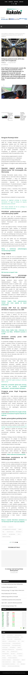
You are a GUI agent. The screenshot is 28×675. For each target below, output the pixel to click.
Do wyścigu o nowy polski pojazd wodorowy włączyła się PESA (14, 426)
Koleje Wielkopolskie (16, 645)
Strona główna (4, 33)
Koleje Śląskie (5, 647)
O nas (6, 1)
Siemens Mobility (16, 659)
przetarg (4, 657)
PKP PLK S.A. (9, 655)
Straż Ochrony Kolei (6, 661)
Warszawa (23, 664)
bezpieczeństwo (18, 635)
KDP (18, 641)
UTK (18, 664)
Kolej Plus (10, 526)
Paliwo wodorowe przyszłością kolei (16, 454)
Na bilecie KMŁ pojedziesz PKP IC (9, 587)
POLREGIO (4, 534)
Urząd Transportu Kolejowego (8, 664)
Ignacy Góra (9, 639)
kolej (23, 641)
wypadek (4, 666)
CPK (21, 637)
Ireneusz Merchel (12, 641)
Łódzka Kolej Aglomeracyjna (13, 666)
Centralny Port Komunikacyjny (13, 637)
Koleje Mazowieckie (16, 643)
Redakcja (11, 1)
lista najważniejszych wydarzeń (9, 529)
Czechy (3, 639)
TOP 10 (19, 534)
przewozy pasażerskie (12, 657)
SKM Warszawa (12, 534)
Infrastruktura (17, 639)
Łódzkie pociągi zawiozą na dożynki (9, 596)
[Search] (26, 26)
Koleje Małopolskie (6, 645)
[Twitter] (13, 3)
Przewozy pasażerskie (20, 33)
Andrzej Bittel (10, 635)
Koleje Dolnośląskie (6, 643)
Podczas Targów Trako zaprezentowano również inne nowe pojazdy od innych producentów (14, 302)
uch (23, 411)
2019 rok (4, 526)
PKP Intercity (19, 531)
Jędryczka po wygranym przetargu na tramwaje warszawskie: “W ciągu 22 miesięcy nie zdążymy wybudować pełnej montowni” (14, 201)
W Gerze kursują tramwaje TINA (8, 606)
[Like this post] (11, 542)
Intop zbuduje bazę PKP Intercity (9, 593)
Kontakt (21, 1)
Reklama (16, 1)
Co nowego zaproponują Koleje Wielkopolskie (14, 569)
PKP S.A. (14, 655)
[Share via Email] (17, 542)
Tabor (14, 661)
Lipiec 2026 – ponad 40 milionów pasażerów (11, 602)
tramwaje (19, 661)
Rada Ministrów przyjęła (15, 411)
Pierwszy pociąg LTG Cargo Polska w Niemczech (12, 590)
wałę (25, 411)
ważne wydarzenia (6, 536)
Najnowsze (5, 581)
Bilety (3, 637)
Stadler (23, 659)
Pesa (3, 531)
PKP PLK (3, 655)
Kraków (19, 647)
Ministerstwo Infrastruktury (8, 649)
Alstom (3, 635)
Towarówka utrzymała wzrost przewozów (11, 599)
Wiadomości (11, 33)
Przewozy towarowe (6, 659)
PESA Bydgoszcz (10, 531)
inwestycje (4, 641)
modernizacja (19, 649)
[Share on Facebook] (12, 542)
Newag (20, 529)
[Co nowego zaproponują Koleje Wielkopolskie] (14, 558)
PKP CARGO (13, 653)
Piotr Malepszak (5, 653)
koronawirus (12, 647)
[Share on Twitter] (14, 542)
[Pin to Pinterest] (15, 542)
